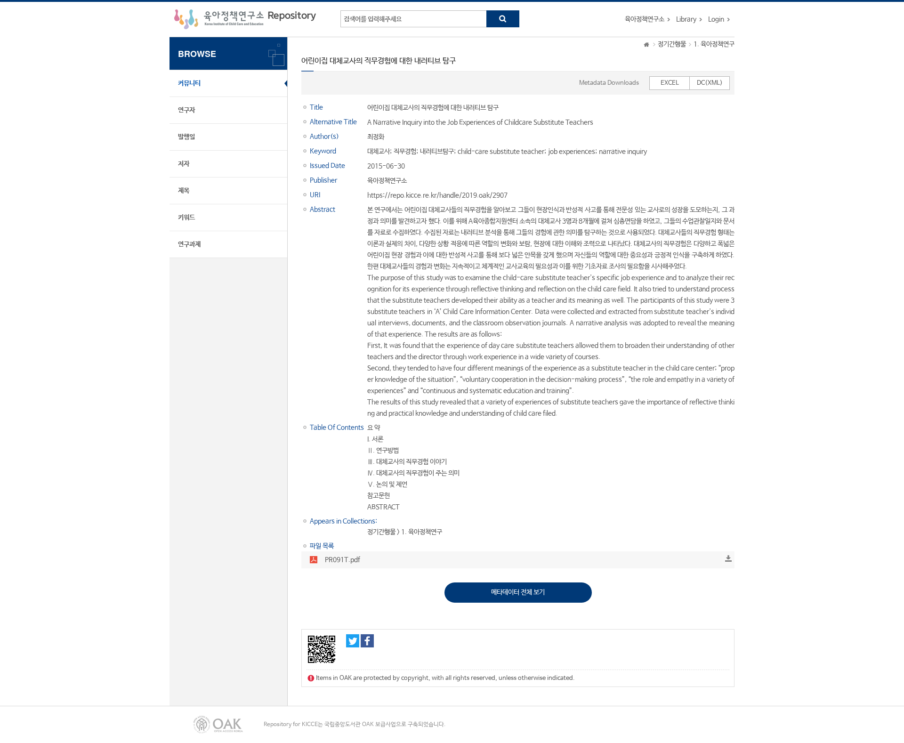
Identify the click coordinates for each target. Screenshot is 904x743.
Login (716, 19)
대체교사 (378, 151)
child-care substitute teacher (501, 151)
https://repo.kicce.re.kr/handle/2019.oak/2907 (437, 195)
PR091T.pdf (342, 560)
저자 (183, 164)
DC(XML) (710, 83)
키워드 (186, 217)
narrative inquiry (623, 151)
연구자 (186, 110)
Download (728, 558)
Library (686, 19)
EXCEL (670, 83)
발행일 (186, 137)
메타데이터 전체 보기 (518, 592)
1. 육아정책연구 (714, 44)
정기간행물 (672, 44)
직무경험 (405, 151)
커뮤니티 (189, 83)
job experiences (571, 151)
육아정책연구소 (644, 19)
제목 (183, 190)
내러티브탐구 (437, 151)
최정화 (375, 137)
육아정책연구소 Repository (245, 19)
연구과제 (189, 244)
